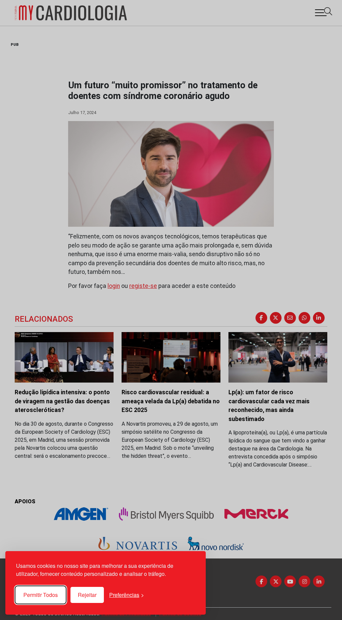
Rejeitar (87, 595)
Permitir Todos (40, 595)
